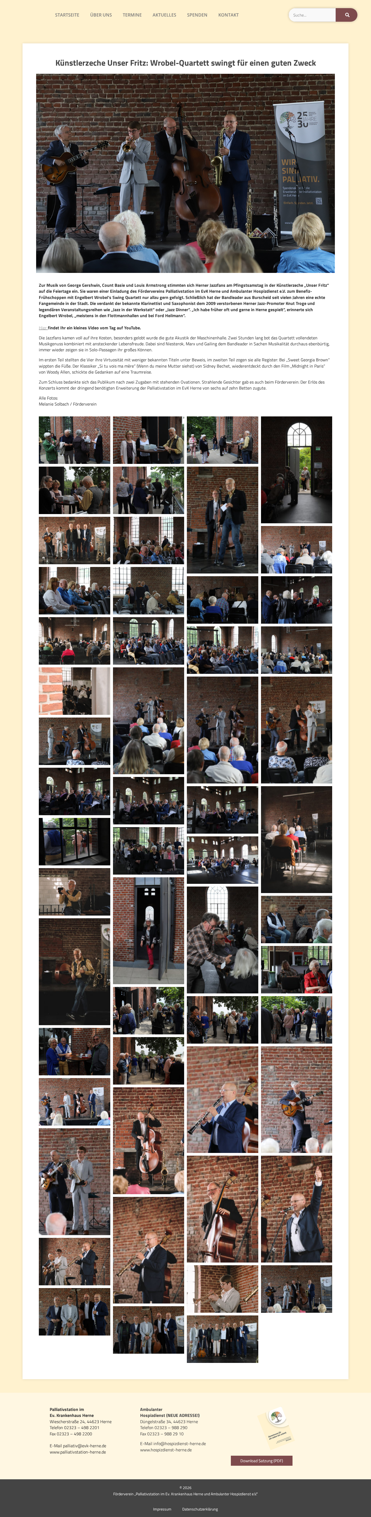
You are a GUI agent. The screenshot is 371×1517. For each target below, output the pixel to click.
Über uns (101, 15)
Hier (43, 327)
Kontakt (228, 15)
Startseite (67, 15)
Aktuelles (164, 15)
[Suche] (346, 15)
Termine (132, 15)
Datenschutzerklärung (200, 1509)
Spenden (197, 15)
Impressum (162, 1509)
